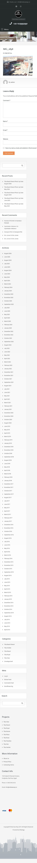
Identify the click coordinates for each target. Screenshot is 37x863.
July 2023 (7, 307)
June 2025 (7, 267)
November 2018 (8, 450)
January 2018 (8, 480)
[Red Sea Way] (18, 14)
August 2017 (7, 497)
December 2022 (8, 331)
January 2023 (8, 328)
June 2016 (7, 545)
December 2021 (8, 372)
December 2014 (8, 602)
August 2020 (7, 423)
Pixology (22, 830)
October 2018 (8, 453)
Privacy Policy (7, 761)
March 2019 (7, 436)
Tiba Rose (6, 737)
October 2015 (8, 568)
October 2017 (8, 490)
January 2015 (8, 599)
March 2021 (7, 402)
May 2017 (7, 507)
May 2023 (7, 314)
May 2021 (7, 396)
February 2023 (8, 324)
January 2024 (8, 290)
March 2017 (7, 514)
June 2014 (7, 623)
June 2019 (7, 426)
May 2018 (7, 467)
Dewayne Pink (18, 232)
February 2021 (8, 406)
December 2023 (8, 294)
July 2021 (7, 389)
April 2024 (7, 280)
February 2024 (8, 287)
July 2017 (7, 501)
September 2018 (9, 457)
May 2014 (7, 626)
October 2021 (8, 379)
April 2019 (7, 433)
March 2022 (7, 362)
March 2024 (7, 284)
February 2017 (8, 518)
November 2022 (8, 335)
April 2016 (7, 551)
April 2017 (7, 511)
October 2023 (8, 301)
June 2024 (7, 274)
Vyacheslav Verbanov (10, 228)
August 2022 (7, 345)
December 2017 (8, 484)
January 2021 (8, 409)
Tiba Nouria (7, 731)
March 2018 (7, 474)
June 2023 (7, 311)
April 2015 (7, 589)
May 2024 (7, 277)
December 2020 (8, 413)
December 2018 (8, 446)
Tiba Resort (7, 651)
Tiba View (7, 658)
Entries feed (7, 679)
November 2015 (8, 565)
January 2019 (8, 443)
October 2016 (8, 531)
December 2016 (8, 524)
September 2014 (9, 612)
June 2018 (7, 463)
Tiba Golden (7, 648)
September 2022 (9, 341)
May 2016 (7, 548)
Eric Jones (15, 235)
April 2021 (7, 399)
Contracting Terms (9, 765)
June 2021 (7, 392)
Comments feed (9, 683)
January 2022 (8, 368)
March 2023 (7, 321)
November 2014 (8, 606)
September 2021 (9, 382)
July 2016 (7, 541)
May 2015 (7, 585)
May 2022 (7, 355)
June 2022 (7, 351)
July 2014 (7, 619)
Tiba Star (6, 744)
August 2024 (7, 270)
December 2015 (8, 562)
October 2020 (8, 419)
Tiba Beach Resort (9, 644)
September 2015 (9, 572)
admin (13, 82)
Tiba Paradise (7, 741)
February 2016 (8, 558)
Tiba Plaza (6, 734)
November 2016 (8, 528)
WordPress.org (8, 686)
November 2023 (8, 297)
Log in (6, 676)
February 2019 (8, 440)
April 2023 (7, 318)
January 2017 (8, 521)
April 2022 (7, 358)
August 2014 (7, 616)
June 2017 (7, 504)
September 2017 (9, 494)
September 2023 (9, 304)
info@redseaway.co (24, 2)
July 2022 (7, 348)
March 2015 (7, 592)
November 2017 (8, 487)
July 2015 (7, 579)
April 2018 (7, 470)
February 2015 (8, 596)
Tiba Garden (7, 747)
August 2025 (7, 260)
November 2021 (8, 375)
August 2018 (7, 460)
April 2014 (7, 629)
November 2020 (8, 416)
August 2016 (7, 538)
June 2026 (7, 257)
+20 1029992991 (20, 23)
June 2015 (7, 582)
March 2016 (7, 555)
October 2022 (8, 338)
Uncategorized (8, 661)
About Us (6, 758)
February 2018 (8, 477)
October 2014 (8, 609)
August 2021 (7, 385)
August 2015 (7, 575)
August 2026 (7, 253)
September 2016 (9, 535)
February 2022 (8, 365)
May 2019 (7, 429)
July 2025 (7, 263)
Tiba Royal (7, 654)
